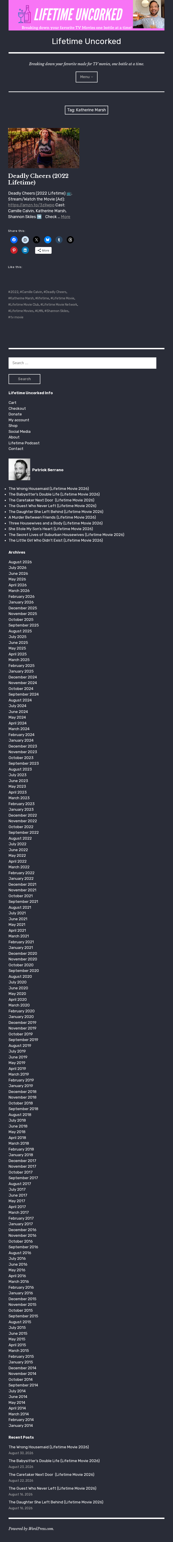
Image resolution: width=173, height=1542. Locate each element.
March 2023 (19, 798)
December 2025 (23, 608)
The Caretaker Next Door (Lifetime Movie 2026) (51, 500)
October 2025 (21, 619)
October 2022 (21, 827)
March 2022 (19, 867)
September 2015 (23, 1316)
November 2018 (22, 1097)
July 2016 (17, 1258)
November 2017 (22, 1166)
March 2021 (19, 936)
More (65, 216)
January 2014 (21, 1425)
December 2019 (22, 1022)
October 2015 (21, 1310)
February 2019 (21, 1080)
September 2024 (24, 694)
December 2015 (22, 1299)
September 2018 (23, 1108)
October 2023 (21, 757)
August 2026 (20, 562)
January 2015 (21, 1362)
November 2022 (23, 821)
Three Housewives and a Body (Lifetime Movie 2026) (56, 523)
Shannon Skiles (57, 311)
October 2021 (21, 896)
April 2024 (18, 723)
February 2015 (21, 1356)
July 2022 (17, 844)
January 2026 (21, 602)
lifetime (43, 298)
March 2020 (19, 1005)
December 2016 (22, 1230)
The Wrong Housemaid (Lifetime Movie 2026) (49, 488)
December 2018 (22, 1091)
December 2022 (23, 815)
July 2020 (18, 982)
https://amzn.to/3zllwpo (31, 205)
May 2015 (17, 1339)
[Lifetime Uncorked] (86, 15)
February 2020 (22, 1011)
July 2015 (17, 1327)
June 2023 (18, 780)
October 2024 (21, 688)
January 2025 (21, 671)
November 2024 (23, 682)
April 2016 (17, 1276)
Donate (15, 414)
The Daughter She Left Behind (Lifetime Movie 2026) (56, 511)
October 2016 (21, 1241)
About (14, 437)
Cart (12, 402)
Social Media (20, 431)
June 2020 (18, 988)
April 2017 (17, 1206)
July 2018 (17, 1120)
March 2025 (19, 659)
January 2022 (21, 878)
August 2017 (20, 1183)
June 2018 (18, 1126)
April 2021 (17, 930)
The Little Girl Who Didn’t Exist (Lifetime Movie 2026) (56, 540)
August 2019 (20, 1045)
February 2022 (21, 873)
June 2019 (18, 1057)
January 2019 (21, 1085)
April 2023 (18, 792)
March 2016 (19, 1281)
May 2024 (17, 717)
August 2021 (20, 907)
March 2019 (19, 1074)
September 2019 (23, 1039)
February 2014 (21, 1419)
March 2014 (19, 1414)
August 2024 (20, 700)
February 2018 (21, 1149)
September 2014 (23, 1385)
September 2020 (24, 970)
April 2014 (17, 1408)
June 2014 (18, 1396)
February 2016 (21, 1287)
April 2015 (17, 1345)
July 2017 (17, 1189)
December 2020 (23, 953)
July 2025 (17, 636)
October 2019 (21, 1034)
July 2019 (17, 1051)
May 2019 (17, 1062)
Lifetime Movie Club (24, 305)
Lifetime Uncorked (86, 41)
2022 (14, 292)
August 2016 (20, 1253)
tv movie (16, 317)
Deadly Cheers (56, 292)
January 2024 (21, 740)
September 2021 (23, 901)
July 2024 (17, 705)
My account (19, 420)
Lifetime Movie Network (60, 305)
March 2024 (19, 729)
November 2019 (22, 1028)
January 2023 (21, 809)
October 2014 (21, 1379)
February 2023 (21, 803)
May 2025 (17, 648)
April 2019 (17, 1068)
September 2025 (24, 625)
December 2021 (22, 884)
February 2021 (21, 942)
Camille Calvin (32, 292)
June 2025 (18, 642)
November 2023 (23, 752)
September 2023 (24, 763)
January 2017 (21, 1224)
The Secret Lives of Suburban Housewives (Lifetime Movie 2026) (66, 534)
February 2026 (21, 596)
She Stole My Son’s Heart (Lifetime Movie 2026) (51, 528)
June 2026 (18, 573)
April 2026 (18, 585)
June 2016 (18, 1264)
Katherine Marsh (22, 298)
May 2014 (17, 1402)
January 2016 (21, 1293)
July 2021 (17, 913)
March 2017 (19, 1212)
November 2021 (22, 890)
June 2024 (18, 711)
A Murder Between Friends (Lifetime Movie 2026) (52, 517)
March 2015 (19, 1350)
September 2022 (24, 832)
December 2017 (22, 1160)
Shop (13, 425)
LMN (40, 311)
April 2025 (18, 654)
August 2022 (20, 838)
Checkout (17, 408)
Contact (16, 448)
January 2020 (21, 1016)
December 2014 (22, 1368)
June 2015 (18, 1333)
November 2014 (22, 1373)
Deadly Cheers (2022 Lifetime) (38, 179)
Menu (85, 77)
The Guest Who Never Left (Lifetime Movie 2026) (52, 505)
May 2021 (17, 924)
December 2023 (23, 746)
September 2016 (23, 1247)
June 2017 (18, 1195)
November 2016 (22, 1235)
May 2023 (17, 786)
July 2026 (17, 567)
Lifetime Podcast (24, 443)
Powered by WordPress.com (31, 1528)
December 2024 (23, 677)
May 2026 (17, 579)
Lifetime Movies (22, 311)
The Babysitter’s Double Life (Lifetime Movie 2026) (54, 494)
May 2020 (17, 993)
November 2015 (22, 1304)
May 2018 (17, 1132)
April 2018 (17, 1137)
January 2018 (21, 1155)
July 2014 (17, 1391)
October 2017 (21, 1172)
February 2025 (21, 665)
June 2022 (18, 850)
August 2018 (20, 1114)
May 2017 (17, 1201)
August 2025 (20, 631)
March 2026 (19, 590)
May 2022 (17, 855)
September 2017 (23, 1178)
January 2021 (21, 947)
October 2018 (21, 1103)
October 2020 (21, 965)
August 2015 (20, 1322)
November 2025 (23, 613)
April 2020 (18, 999)
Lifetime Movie (63, 298)
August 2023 (20, 769)
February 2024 (21, 734)
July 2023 (17, 775)
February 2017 (21, 1218)
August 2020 (20, 976)
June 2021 (18, 919)
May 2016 (17, 1270)
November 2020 (23, 959)
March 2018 (19, 1143)
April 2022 (18, 861)
